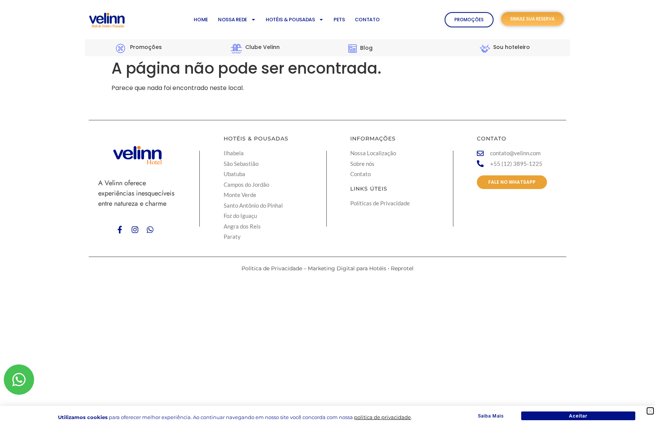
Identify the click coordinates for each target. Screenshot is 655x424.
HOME (201, 19)
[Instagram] (135, 229)
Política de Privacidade (271, 268)
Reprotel (402, 268)
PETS (339, 19)
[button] (650, 411)
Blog (366, 48)
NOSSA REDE (232, 19)
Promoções (146, 47)
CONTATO (367, 19)
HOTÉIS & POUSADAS (290, 19)
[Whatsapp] (150, 229)
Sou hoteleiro (511, 47)
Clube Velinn (262, 47)
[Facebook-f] (119, 229)
